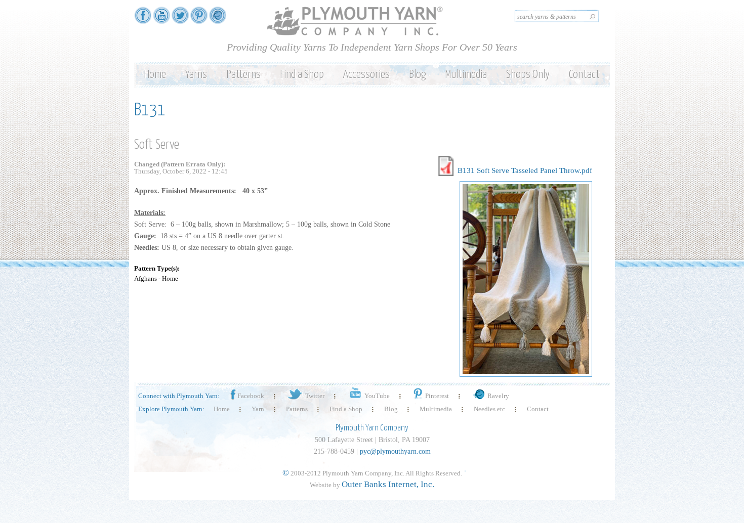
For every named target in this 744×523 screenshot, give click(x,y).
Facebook (250, 396)
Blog (417, 74)
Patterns (243, 74)
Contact (584, 74)
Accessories (366, 74)
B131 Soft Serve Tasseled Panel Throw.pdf (525, 170)
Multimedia (466, 74)
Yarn (258, 409)
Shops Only (528, 74)
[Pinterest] (199, 19)
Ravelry (498, 396)
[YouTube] (161, 19)
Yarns (196, 74)
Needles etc (489, 409)
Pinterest (437, 396)
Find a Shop (302, 74)
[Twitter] (180, 19)
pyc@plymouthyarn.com (395, 451)
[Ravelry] (217, 19)
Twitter (314, 396)
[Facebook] (142, 19)
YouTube (377, 396)
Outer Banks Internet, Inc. (388, 484)
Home (155, 74)
